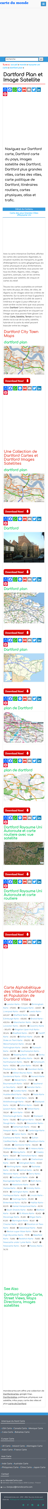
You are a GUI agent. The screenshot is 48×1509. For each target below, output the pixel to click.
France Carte (20, 1450)
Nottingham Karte (11, 1048)
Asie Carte (6, 1456)
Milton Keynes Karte (22, 1073)
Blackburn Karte (36, 1141)
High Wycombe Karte (13, 1235)
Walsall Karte (20, 1080)
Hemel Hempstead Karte (24, 1206)
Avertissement (38, 1499)
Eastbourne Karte (11, 1138)
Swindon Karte (34, 1087)
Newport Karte (10, 1131)
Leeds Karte (35, 1012)
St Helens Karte (35, 1149)
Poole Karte (38, 1094)
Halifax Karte (37, 1203)
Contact (5, 1474)
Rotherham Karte (21, 1127)
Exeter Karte (20, 1134)
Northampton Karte (12, 1062)
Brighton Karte (27, 1120)
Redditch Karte (26, 1239)
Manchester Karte (22, 1022)
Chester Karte (10, 1224)
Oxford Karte (20, 1098)
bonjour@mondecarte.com (19, 1487)
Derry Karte (34, 1174)
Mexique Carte (36, 1428)
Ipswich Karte (9, 1109)
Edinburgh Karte (11, 1019)
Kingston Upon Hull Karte (27, 1030)
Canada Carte (20, 1428)
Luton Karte (25, 1066)
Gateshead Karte (27, 1228)
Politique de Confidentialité (20, 1499)
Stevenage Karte (11, 1217)
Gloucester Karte (35, 1123)
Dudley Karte (26, 1058)
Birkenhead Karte (11, 1203)
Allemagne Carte (35, 1446)
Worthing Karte (14, 1167)
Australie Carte (21, 1464)
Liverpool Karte (10, 1012)
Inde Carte (7, 1464)
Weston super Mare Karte (19, 1232)
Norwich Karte (37, 1076)
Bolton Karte (26, 1105)
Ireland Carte (18, 1446)
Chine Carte (26, 1467)
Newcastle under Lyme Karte (17, 1242)
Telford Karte (33, 1109)
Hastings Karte (19, 1199)
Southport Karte (19, 1177)
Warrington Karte (20, 1221)
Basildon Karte (14, 1159)
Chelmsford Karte (28, 1156)
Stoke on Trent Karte (12, 1040)
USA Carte (7, 1428)
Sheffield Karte (21, 1015)
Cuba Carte (7, 1432)
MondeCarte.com (14, 1480)
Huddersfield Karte (12, 1094)
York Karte (18, 1113)
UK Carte (6, 1446)
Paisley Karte (36, 1246)
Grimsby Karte (33, 1188)
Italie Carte (7, 1450)
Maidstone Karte (20, 1185)
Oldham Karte (10, 1149)
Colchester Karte (22, 1145)
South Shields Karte (16, 1210)
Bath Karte (36, 1181)
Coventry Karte (37, 1026)
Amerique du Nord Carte (13, 1421)
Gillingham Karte (27, 1163)
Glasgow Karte (27, 1008)
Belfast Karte (26, 1037)
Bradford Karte (20, 1033)
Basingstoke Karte (12, 1181)
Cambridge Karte (36, 1131)
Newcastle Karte (11, 1246)
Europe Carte (7, 1439)
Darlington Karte (20, 1192)
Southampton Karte (29, 1051)
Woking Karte (19, 1152)
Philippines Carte (10, 1467)
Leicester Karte (10, 1026)
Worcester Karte (10, 1174)
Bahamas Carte (22, 1432)
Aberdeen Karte (35, 1069)
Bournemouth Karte (12, 1084)
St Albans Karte (26, 1213)
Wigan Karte (35, 1217)
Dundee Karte (20, 1091)
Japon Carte (39, 1467)
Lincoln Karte (36, 1195)
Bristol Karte (37, 1019)
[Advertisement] (24, 32)
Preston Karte (9, 1069)
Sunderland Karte (11, 1076)
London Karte (13, 1004)
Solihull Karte (25, 1170)
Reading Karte (20, 1055)
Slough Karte (9, 1123)
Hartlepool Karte (11, 1195)
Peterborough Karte (12, 1116)
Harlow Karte (9, 1188)
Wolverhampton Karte (13, 1044)
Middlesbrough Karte (13, 1102)
